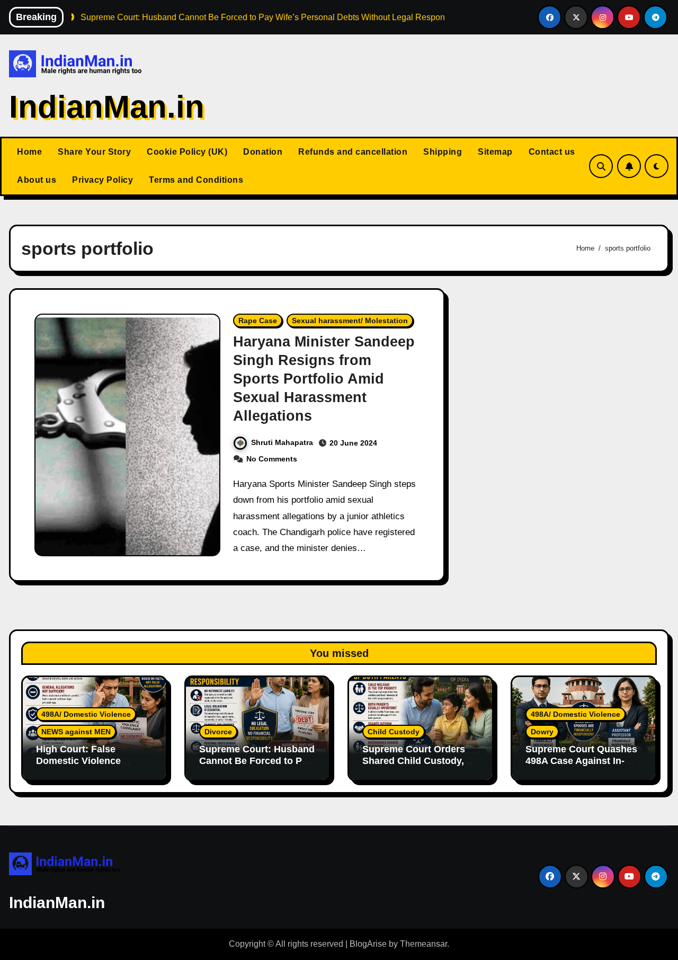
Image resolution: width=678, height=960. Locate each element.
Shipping (442, 151)
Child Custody (394, 731)
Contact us (552, 151)
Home (29, 151)
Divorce (218, 731)
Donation (262, 151)
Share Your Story (94, 151)
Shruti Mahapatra (282, 442)
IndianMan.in (106, 107)
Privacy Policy (102, 179)
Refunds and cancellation (352, 151)
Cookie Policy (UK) (187, 151)
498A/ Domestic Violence (86, 714)
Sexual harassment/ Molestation (350, 320)
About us (36, 179)
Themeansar (423, 943)
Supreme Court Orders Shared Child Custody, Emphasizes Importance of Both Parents (416, 766)
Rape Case (257, 320)
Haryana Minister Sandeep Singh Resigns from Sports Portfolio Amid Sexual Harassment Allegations (324, 379)
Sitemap (495, 151)
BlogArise (368, 943)
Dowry (542, 731)
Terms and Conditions (196, 179)
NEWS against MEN (76, 731)
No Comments (271, 459)
